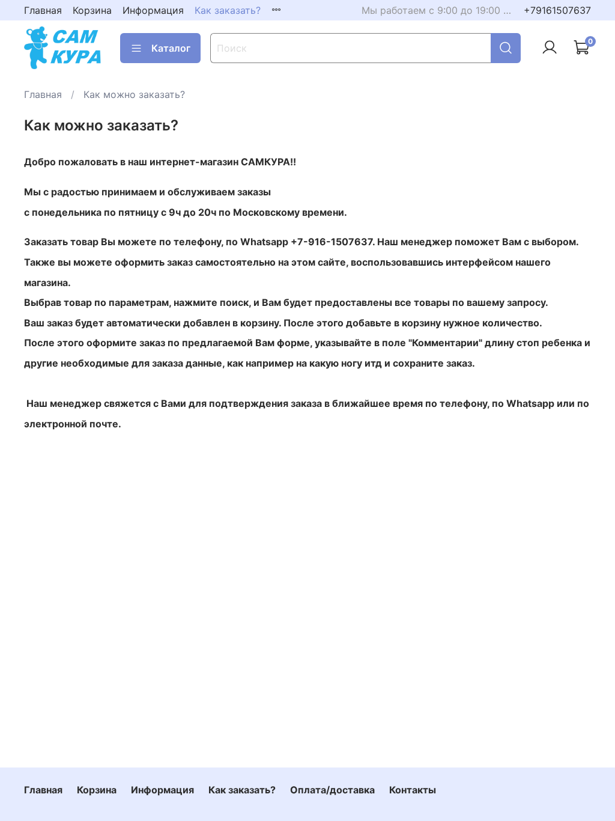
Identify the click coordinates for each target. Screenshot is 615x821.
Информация (153, 10)
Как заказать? (228, 10)
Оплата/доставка (332, 790)
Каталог (170, 48)
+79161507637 (557, 10)
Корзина (92, 10)
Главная (43, 10)
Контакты (412, 790)
